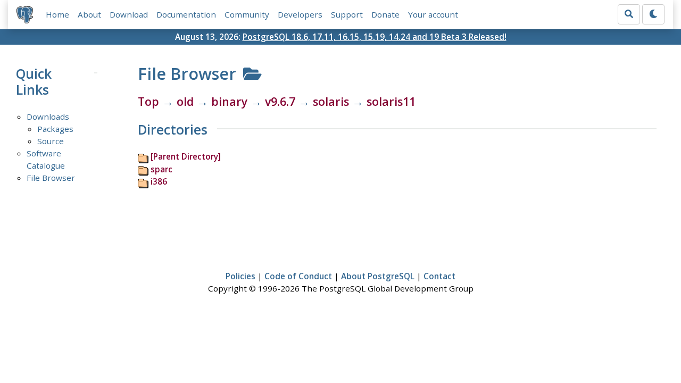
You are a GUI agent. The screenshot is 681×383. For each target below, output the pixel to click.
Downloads (48, 116)
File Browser (51, 177)
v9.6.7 (280, 101)
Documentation (186, 14)
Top (148, 101)
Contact (439, 276)
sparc (161, 169)
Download (129, 14)
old (185, 101)
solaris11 (391, 101)
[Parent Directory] (186, 156)
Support (347, 14)
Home (57, 14)
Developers (300, 14)
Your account (433, 14)
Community (247, 14)
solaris (331, 101)
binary (229, 101)
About (89, 14)
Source (50, 141)
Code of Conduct (298, 276)
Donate (385, 14)
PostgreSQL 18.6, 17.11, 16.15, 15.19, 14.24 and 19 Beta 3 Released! (374, 36)
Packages (55, 128)
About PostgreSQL (377, 276)
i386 (159, 181)
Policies (240, 276)
